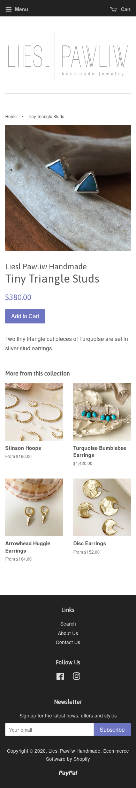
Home (11, 116)
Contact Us (68, 642)
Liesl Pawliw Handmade (74, 750)
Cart (125, 9)
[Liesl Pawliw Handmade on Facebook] (60, 677)
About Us (68, 632)
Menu (21, 9)
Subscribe (112, 729)
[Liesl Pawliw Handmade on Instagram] (76, 677)
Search (68, 623)
